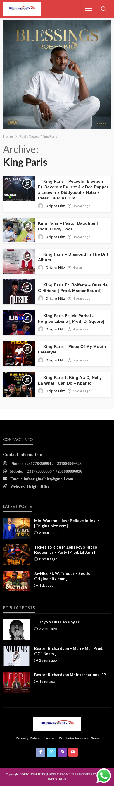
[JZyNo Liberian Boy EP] (16, 629)
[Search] (103, 9)
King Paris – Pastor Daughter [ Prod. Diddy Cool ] (68, 226)
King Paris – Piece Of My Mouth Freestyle (72, 349)
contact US (53, 738)
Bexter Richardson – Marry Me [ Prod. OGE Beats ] (68, 651)
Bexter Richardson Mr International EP (70, 674)
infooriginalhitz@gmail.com (48, 479)
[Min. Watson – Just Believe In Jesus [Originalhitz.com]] (16, 528)
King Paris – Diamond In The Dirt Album (73, 257)
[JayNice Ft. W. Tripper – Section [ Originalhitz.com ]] (16, 581)
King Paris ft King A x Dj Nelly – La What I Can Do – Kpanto (71, 380)
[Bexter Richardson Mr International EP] (16, 682)
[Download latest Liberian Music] (22, 9)
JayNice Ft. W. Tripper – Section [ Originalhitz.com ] (64, 576)
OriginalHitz (55, 206)
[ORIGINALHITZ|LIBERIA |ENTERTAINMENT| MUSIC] (57, 723)
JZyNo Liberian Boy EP (59, 622)
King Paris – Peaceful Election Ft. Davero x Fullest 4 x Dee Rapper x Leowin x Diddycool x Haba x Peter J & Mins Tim (73, 189)
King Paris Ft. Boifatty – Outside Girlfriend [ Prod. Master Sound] (73, 288)
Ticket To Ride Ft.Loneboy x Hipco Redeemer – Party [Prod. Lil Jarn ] (65, 550)
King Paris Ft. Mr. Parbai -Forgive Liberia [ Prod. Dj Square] (71, 319)
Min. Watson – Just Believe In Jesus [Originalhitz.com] (67, 523)
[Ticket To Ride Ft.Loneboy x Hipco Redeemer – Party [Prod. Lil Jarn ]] (16, 554)
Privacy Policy (27, 738)
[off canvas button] (88, 9)
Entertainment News (82, 738)
